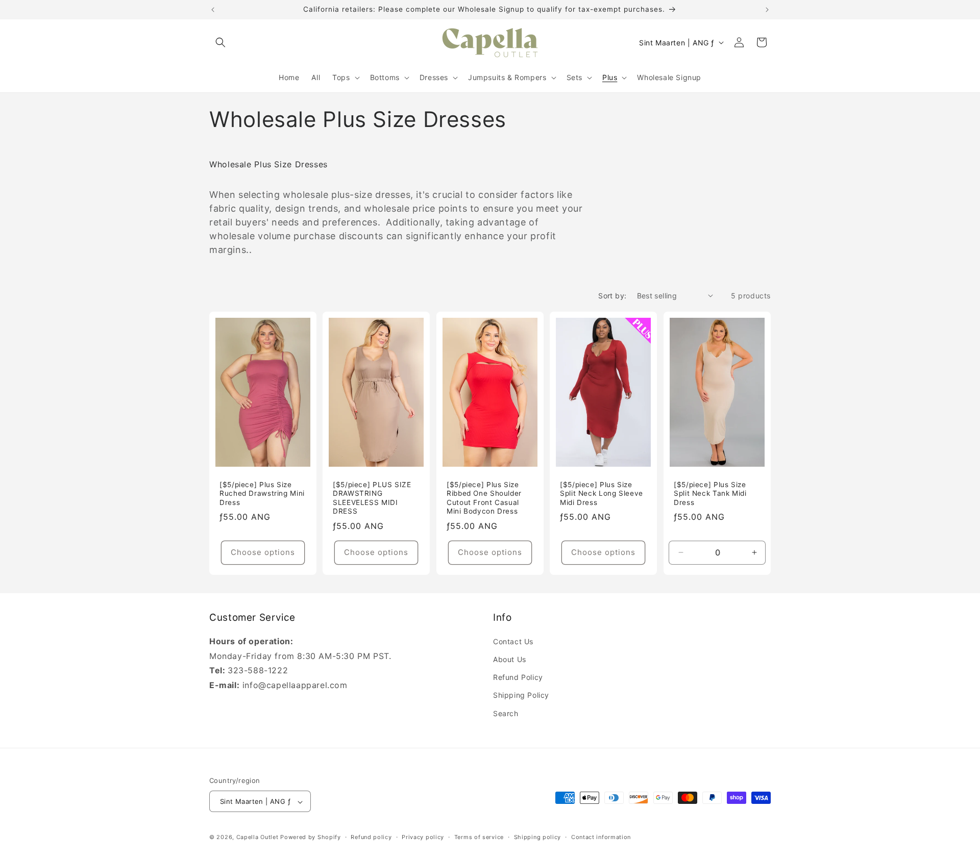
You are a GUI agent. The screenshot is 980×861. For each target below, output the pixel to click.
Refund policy (371, 837)
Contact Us (513, 641)
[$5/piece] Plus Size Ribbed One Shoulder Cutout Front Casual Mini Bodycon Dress (484, 497)
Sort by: (612, 295)
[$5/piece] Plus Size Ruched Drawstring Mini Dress (262, 493)
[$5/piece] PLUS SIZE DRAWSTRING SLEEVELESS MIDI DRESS (372, 497)
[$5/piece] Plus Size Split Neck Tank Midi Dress (710, 493)
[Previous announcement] (213, 9)
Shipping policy (537, 837)
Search (506, 713)
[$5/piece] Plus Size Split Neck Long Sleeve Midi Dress (601, 493)
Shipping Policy (521, 695)
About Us (509, 659)
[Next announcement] (767, 9)
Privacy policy (423, 837)
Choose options (263, 552)
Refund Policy (518, 677)
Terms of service (479, 837)
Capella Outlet (257, 837)
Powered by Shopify (310, 837)
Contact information (601, 837)
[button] (220, 42)
